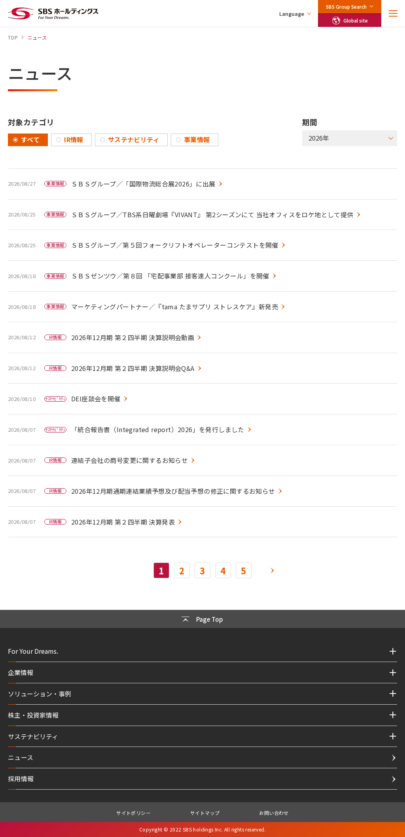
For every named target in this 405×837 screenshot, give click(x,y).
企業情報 (20, 672)
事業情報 (197, 139)
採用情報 (21, 778)
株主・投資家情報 (33, 715)
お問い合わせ (273, 812)
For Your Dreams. (33, 651)
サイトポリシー (133, 812)
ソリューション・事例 (39, 693)
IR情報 (73, 139)
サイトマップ (205, 812)
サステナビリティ (133, 139)
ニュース (21, 757)
